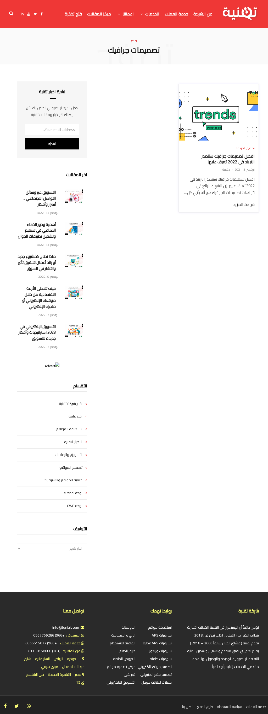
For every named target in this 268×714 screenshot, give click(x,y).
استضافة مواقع (160, 627)
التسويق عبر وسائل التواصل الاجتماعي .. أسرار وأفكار (40, 198)
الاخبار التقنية (73, 442)
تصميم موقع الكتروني (155, 666)
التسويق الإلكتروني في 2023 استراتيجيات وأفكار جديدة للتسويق (37, 333)
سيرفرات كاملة (161, 658)
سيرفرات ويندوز (160, 651)
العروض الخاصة (124, 658)
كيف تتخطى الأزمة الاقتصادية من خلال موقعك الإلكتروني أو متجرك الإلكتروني (39, 297)
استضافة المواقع (69, 429)
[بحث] (13, 14)
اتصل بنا (187, 706)
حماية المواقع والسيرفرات (63, 480)
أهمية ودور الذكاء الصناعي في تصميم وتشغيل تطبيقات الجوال (37, 230)
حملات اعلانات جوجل (156, 682)
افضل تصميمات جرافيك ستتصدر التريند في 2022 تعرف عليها (228, 159)
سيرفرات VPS (162, 635)
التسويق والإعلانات (68, 455)
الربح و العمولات (123, 635)
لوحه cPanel (73, 493)
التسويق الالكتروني (121, 682)
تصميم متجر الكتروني (156, 674)
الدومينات (128, 627)
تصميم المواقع (245, 148)
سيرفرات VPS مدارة (157, 643)
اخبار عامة (75, 416)
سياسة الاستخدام (229, 706)
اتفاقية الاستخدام (122, 643)
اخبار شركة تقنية (70, 404)
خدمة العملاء (256, 706)
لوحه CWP (74, 506)
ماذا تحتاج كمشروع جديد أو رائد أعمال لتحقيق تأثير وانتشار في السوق (37, 262)
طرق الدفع (127, 651)
